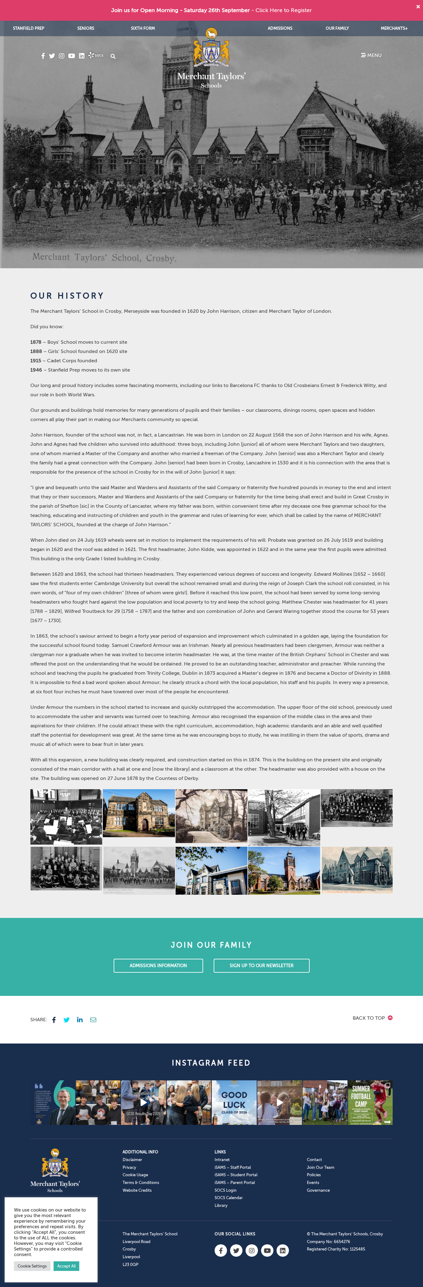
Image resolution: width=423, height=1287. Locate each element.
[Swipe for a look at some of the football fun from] (370, 1102)
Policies (314, 1175)
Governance (318, 1190)
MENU (374, 55)
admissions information (158, 965)
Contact (314, 1159)
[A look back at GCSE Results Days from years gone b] (325, 1102)
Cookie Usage (135, 1175)
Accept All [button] (66, 1266)
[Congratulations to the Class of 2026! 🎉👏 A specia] (143, 1102)
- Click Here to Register (281, 10)
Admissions (280, 28)
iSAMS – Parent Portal (235, 1182)
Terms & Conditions (141, 1182)
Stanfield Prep (28, 28)
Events (313, 1182)
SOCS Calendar (229, 1197)
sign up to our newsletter (262, 965)
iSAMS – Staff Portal (233, 1167)
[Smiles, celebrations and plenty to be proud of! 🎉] (98, 1102)
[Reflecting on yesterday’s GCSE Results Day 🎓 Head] (52, 1102)
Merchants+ (394, 28)
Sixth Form (143, 28)
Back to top (369, 1018)
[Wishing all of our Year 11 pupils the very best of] (234, 1102)
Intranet (222, 1159)
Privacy (129, 1167)
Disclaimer (132, 1159)
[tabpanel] (211, 144)
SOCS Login (226, 1190)
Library (221, 1205)
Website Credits (137, 1190)
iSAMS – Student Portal (236, 1175)
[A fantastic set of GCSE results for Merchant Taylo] (189, 1102)
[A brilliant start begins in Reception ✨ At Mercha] (279, 1102)
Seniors (85, 28)
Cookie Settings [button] (32, 1266)
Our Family (337, 28)
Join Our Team (320, 1167)
